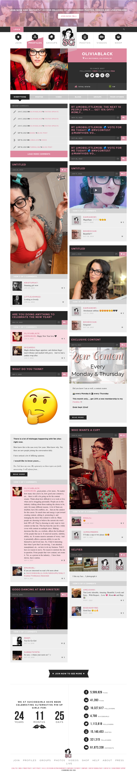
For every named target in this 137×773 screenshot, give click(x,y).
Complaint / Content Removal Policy (92, 768)
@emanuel (30, 336)
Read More (78, 417)
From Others (117, 97)
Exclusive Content (86, 339)
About (107, 760)
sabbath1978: (32, 652)
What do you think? (27, 369)
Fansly (77, 402)
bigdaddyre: (90, 608)
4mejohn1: (89, 590)
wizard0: (29, 347)
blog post (42, 133)
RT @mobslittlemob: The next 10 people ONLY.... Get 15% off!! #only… (96, 110)
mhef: (27, 638)
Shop (118, 43)
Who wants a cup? (85, 430)
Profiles (35, 43)
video (44, 140)
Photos (85, 43)
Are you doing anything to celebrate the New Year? (33, 315)
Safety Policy (36, 768)
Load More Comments (39, 154)
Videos (102, 43)
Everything (20, 97)
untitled (78, 168)
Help (95, 760)
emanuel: (29, 568)
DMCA (20, 768)
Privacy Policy (27, 768)
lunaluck (34, 140)
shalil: (87, 518)
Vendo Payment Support (118, 768)
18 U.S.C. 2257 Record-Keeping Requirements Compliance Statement (61, 768)
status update (51, 111)
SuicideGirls (68, 29)
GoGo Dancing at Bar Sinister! (36, 589)
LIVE (69, 763)
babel (33, 133)
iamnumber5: (91, 532)
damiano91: (90, 217)
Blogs (78, 97)
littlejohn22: (32, 297)
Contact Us (107, 768)
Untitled (19, 164)
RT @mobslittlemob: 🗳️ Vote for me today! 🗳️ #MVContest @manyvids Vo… (96, 130)
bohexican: (90, 231)
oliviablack (97, 53)
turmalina (35, 147)
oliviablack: (32, 333)
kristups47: (31, 283)
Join (18, 43)
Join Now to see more (68, 674)
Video (59, 97)
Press (119, 760)
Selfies (77, 549)
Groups (51, 43)
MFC (97, 75)
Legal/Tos (14, 768)
